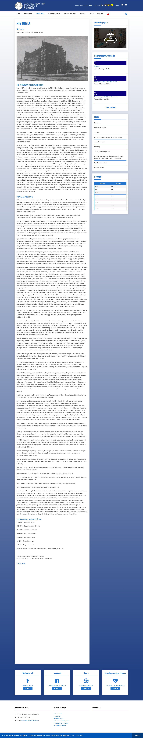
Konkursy (97, 146)
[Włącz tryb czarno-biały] (105, 5)
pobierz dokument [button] (76, 735)
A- (87, 5)
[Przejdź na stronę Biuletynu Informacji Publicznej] (108, 13)
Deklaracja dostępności (62, 721)
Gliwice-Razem (99, 167)
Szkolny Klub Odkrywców (102, 151)
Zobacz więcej (110, 107)
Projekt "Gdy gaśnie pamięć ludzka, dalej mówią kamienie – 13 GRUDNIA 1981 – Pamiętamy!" (108, 157)
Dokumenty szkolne (100, 127)
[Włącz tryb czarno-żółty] (108, 5)
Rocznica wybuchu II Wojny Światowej (105, 97)
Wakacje (97, 66)
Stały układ (122, 5)
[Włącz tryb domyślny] (102, 5)
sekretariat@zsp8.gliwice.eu (30, 720)
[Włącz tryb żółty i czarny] (111, 5)
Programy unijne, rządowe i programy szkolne (108, 137)
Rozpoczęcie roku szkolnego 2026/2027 (106, 81)
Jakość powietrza (99, 142)
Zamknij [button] (137, 735)
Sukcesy (97, 132)
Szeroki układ (125, 5)
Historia (57, 716)
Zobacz (28, 688)
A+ (91, 5)
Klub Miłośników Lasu (100, 163)
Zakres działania (60, 725)
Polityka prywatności (61, 723)
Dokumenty (59, 718)
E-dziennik (97, 123)
